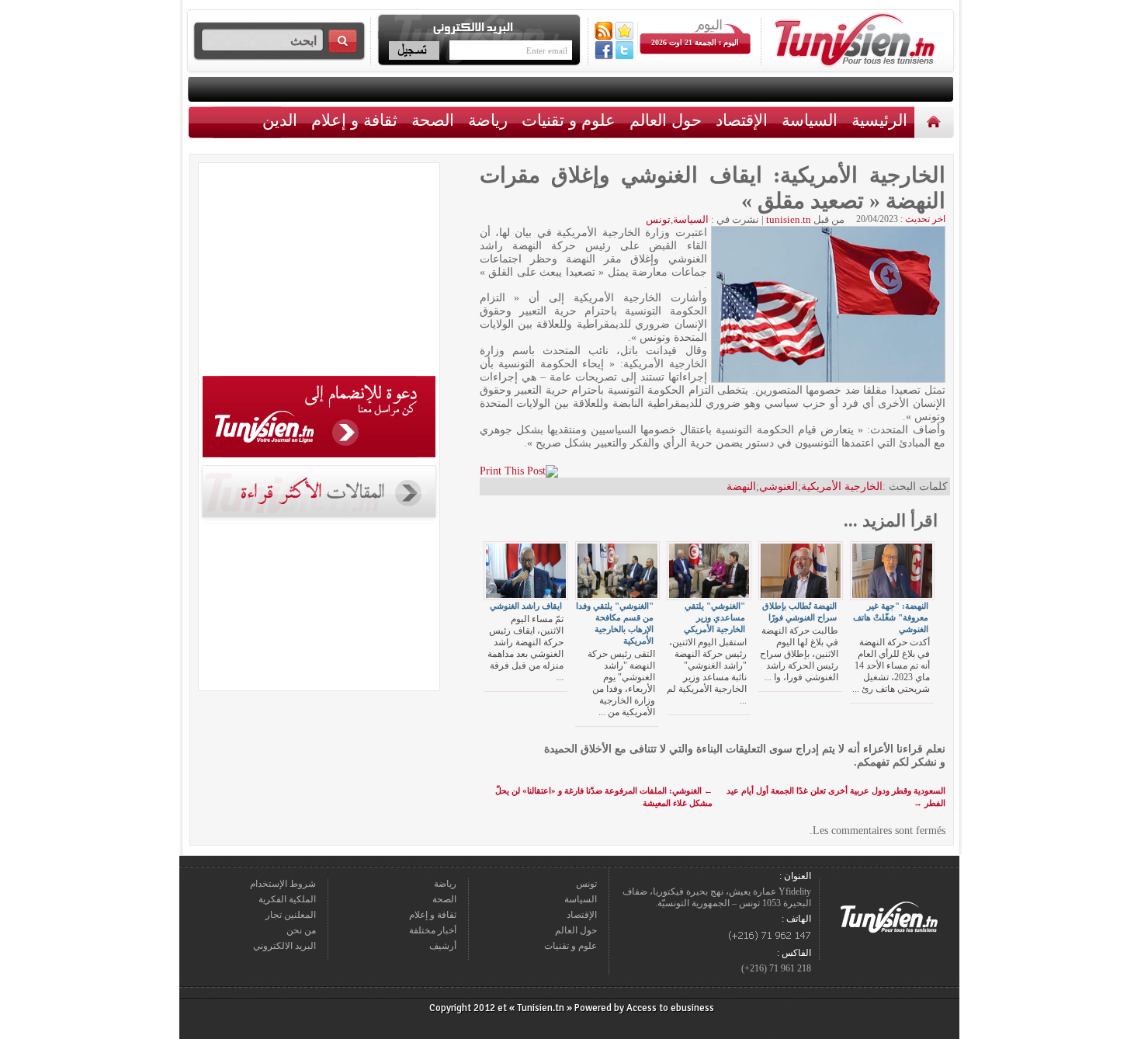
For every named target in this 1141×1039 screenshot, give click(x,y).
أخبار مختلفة (432, 930)
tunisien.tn (788, 219)
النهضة (741, 486)
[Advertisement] (319, 272)
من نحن (301, 930)
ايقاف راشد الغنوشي (526, 605)
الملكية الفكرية (287, 899)
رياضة (488, 120)
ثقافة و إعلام (354, 120)
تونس (658, 219)
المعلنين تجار (290, 914)
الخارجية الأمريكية (842, 486)
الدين (279, 120)
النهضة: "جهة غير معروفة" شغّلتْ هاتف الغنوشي (890, 617)
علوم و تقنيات (569, 120)
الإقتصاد (742, 120)
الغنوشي (778, 486)
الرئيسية (935, 121)
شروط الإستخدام (283, 883)
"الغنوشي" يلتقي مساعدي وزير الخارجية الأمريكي (714, 617)
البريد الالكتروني (284, 945)
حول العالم (665, 120)
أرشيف (442, 945)
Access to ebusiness (670, 1008)
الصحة (432, 120)
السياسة (810, 120)
